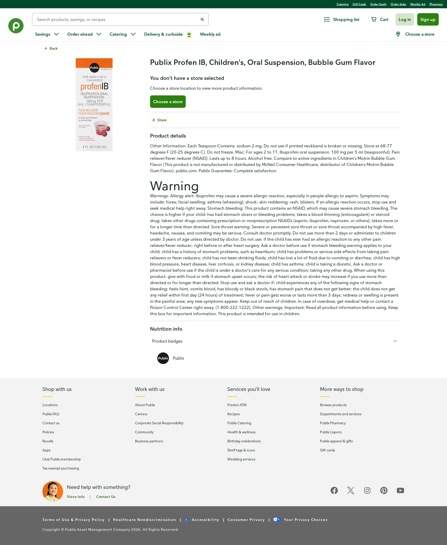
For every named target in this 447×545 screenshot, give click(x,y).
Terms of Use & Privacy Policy (73, 519)
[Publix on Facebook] (334, 493)
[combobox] (117, 19)
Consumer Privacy (246, 519)
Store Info (76, 496)
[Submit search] (202, 19)
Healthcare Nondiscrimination (144, 519)
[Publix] (16, 26)
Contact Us (106, 496)
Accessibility (205, 519)
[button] (405, 19)
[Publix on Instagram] (367, 493)
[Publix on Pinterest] (384, 493)
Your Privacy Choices (305, 519)
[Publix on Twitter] (351, 493)
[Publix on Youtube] (400, 493)
